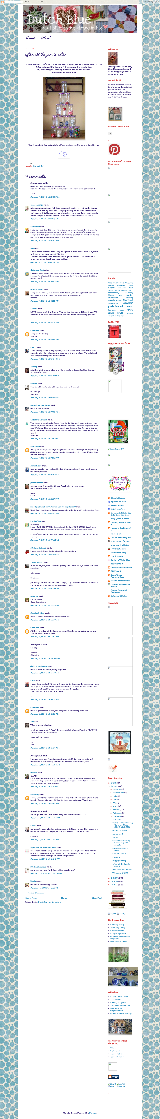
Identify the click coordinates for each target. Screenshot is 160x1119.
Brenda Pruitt (36, 289)
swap (130, 306)
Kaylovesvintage (38, 867)
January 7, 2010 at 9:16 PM (44, 540)
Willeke (33, 772)
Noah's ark (128, 300)
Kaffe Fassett (117, 931)
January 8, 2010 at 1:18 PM (44, 786)
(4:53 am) (116, 571)
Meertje (34, 596)
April (115, 806)
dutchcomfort (37, 270)
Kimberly (34, 794)
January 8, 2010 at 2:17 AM (44, 673)
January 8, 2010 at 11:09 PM (45, 818)
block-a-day (116, 534)
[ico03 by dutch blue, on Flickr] (121, 914)
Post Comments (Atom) (49, 902)
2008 (114, 881)
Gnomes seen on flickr (120, 849)
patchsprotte (36, 482)
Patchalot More (118, 549)
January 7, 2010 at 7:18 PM (44, 438)
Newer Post (31, 898)
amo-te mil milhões (120, 545)
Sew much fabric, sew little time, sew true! (121, 514)
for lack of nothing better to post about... (121, 842)
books (111, 285)
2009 (114, 878)
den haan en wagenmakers (116, 1009)
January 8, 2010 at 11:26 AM (45, 765)
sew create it (117, 564)
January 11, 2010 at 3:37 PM (44, 888)
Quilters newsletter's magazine (120, 937)
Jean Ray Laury (117, 928)
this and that (38, 166)
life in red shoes (38, 548)
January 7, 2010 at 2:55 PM (44, 219)
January (117, 816)
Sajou (113, 1048)
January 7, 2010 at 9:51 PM (44, 588)
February (117, 813)
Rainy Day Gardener (40, 405)
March (116, 810)
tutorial (129, 313)
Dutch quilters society (121, 1014)
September (118, 793)
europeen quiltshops (120, 1006)
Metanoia (35, 226)
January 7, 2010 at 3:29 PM (44, 262)
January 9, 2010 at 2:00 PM (45, 859)
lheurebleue (35, 466)
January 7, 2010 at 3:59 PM (44, 281)
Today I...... (117, 837)
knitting (129, 298)
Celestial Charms (38, 420)
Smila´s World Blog (120, 560)
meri (32, 248)
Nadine (33, 383)
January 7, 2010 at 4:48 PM (44, 323)
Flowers (116, 857)
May (115, 803)
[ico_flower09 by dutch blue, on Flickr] (116, 449)
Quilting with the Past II (121, 523)
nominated (117, 834)
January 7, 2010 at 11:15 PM (44, 605)
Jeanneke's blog (118, 552)
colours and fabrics (120, 541)
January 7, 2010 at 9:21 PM (44, 554)
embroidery (113, 292)
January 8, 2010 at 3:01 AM (44, 699)
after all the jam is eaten (121, 865)
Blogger (92, 1113)
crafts (111, 287)
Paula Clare (36, 521)
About (46, 38)
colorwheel (115, 1000)
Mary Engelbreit (118, 933)
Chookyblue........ (118, 498)
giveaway (129, 293)
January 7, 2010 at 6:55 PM (45, 397)
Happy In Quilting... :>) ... (121, 529)
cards (131, 285)
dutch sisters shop (124, 290)
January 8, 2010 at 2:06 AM (45, 658)
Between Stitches (119, 596)
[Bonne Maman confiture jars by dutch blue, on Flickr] (63, 139)
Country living (117, 925)
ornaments (113, 303)
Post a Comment (36, 893)
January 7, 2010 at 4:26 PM (44, 301)
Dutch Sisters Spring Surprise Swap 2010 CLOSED (122, 825)
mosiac (119, 300)
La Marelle (115, 1051)
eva (32, 722)
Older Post (97, 898)
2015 (114, 783)
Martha (34, 309)
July (115, 796)
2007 (114, 885)
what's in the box (116, 316)
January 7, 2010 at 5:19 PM (44, 376)
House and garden (120, 295)
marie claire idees (118, 941)
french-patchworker (120, 581)
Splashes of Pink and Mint (43, 847)
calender (121, 285)
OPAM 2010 (119, 854)
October (117, 789)
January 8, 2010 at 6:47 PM (44, 803)
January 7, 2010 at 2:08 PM (45, 197)
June (115, 799)
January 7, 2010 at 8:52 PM (44, 513)
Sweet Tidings (117, 505)
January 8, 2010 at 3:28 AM (44, 714)
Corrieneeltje (36, 205)
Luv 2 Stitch (117, 556)
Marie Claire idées (119, 997)
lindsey (33, 367)
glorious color (117, 1057)
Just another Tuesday (122, 869)
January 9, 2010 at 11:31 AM (44, 840)
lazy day (116, 819)
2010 (114, 786)
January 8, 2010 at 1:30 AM (44, 637)
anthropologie (117, 1054)
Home (30, 38)
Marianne (35, 446)
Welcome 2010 (120, 873)
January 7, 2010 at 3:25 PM (44, 240)
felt (122, 293)
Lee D (33, 347)
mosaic (111, 300)
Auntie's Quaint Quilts (121, 567)
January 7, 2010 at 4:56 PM (44, 339)
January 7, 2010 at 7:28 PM (44, 458)
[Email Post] (31, 163)
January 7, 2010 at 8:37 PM (44, 499)
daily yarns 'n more (120, 518)
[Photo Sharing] (113, 64)
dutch (110, 290)
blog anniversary (116, 283)
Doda (33, 881)
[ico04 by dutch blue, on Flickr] (112, 914)
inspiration (113, 297)
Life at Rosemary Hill (121, 537)
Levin (33, 681)
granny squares (119, 830)
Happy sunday (119, 860)
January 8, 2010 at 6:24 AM (45, 748)
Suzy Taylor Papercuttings (117, 576)
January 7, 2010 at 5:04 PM (45, 359)
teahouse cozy (116, 310)
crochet (122, 288)
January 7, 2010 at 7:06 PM (45, 412)
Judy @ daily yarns (39, 666)
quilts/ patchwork (120, 304)
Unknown (34, 330)
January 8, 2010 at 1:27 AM (44, 620)
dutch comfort (117, 509)
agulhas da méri (118, 502)
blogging (129, 283)
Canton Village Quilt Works (120, 585)
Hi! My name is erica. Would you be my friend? (53, 507)
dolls (130, 288)
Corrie (33, 826)
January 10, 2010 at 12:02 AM (46, 873)
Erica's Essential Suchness (119, 591)
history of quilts (118, 1003)
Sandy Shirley (37, 613)
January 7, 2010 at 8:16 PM (44, 475)
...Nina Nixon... (36, 562)
